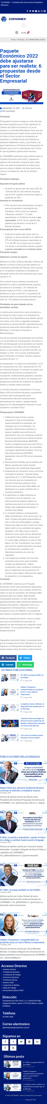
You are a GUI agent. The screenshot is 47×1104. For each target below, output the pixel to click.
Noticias (21, 40)
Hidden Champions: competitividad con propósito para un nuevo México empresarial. (22, 941)
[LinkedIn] (39, 11)
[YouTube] (21, 1041)
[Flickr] (29, 1041)
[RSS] (13, 1048)
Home (13, 40)
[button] (23, 25)
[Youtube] (33, 11)
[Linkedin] (37, 1041)
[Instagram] (42, 11)
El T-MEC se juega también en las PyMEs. (20, 890)
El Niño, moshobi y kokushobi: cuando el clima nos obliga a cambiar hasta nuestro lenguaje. (22, 838)
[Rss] (44, 11)
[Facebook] (27, 11)
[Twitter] (30, 11)
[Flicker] (36, 11)
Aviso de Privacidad (18, 1100)
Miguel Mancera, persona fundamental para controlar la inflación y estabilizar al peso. (22, 789)
